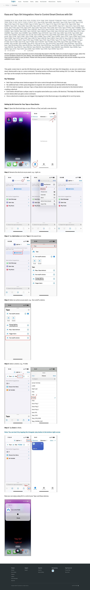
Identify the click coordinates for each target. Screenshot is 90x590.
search (76, 1)
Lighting (12, 576)
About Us (39, 570)
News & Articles (41, 572)
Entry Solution (13, 572)
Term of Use (67, 572)
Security (12, 570)
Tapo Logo (13, 1)
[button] (53, 571)
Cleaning (12, 574)
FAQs (7, 5)
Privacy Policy (67, 570)
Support (26, 570)
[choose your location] (78, 1)
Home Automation (14, 578)
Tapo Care (13, 580)
